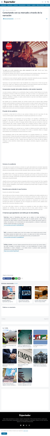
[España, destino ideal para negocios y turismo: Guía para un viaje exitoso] (10, 375)
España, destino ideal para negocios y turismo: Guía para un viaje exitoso (9, 384)
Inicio (4, 10)
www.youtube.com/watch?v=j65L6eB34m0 (14, 225)
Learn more (25, 430)
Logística (33, 5)
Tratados (28, 5)
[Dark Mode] (43, 2)
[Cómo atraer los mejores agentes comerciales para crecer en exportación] (25, 292)
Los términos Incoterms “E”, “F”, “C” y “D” (40, 346)
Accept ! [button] (4, 433)
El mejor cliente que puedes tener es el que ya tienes (40, 301)
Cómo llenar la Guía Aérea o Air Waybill (9, 346)
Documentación (22, 5)
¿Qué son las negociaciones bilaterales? (8, 365)
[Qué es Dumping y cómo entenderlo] (25, 356)
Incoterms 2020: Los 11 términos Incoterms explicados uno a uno (25, 384)
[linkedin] (21, 425)
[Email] (19, 278)
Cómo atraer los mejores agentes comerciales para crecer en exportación (24, 301)
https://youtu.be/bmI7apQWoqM (11, 251)
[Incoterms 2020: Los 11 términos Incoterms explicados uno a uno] (25, 375)
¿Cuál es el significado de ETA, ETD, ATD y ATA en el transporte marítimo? (25, 346)
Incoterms (16, 5)
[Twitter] (13, 278)
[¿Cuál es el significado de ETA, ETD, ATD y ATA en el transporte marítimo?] (25, 337)
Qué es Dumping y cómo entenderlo (23, 365)
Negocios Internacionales (11, 10)
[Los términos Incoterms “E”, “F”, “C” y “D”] (40, 337)
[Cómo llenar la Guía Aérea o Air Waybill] (10, 337)
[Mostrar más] (22, 278)
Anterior (3, 319)
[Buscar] (48, 2)
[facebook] (23, 425)
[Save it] (46, 19)
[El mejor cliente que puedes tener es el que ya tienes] (41, 292)
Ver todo (16, 283)
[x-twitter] (26, 425)
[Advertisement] (25, 30)
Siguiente (46, 319)
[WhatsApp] (16, 278)
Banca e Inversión (40, 5)
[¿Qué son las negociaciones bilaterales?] (10, 356)
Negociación (9, 5)
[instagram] (29, 425)
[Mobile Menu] (2, 2)
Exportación (3, 5)
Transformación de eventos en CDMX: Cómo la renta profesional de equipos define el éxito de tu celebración (40, 365)
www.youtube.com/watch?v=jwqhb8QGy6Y (14, 237)
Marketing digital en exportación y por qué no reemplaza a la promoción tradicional (7, 301)
